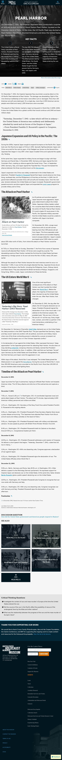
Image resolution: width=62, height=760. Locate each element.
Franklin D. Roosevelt (23, 175)
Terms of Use (6, 738)
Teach (29, 683)
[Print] (22, 84)
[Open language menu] (54, 87)
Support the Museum (33, 671)
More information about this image (51, 77)
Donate (30, 675)
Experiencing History (33, 722)
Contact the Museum (9, 734)
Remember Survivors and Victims (36, 693)
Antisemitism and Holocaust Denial (37, 700)
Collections (30, 687)
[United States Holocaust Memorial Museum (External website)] (12, 2)
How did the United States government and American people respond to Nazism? (30, 517)
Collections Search (32, 712)
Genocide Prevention (33, 697)
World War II (9, 87)
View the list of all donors (41, 634)
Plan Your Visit (31, 661)
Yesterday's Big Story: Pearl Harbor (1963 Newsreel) (15, 307)
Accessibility (6, 747)
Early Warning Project (33, 726)
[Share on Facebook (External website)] (15, 84)
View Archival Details (7, 235)
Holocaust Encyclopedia (34, 709)
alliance (28, 362)
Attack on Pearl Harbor (13, 222)
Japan (32, 87)
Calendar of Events (32, 668)
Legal (4, 751)
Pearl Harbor (18, 227)
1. (1, 501)
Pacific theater (17, 87)
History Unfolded (32, 719)
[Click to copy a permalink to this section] (9, 139)
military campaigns (40, 87)
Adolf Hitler (33, 329)
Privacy (5, 743)
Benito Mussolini (6, 475)
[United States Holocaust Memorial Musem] (11, 649)
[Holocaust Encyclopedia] (31, 2)
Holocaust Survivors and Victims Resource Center (40, 716)
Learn (29, 680)
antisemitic (14, 348)
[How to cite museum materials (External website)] (6, 84)
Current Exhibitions (33, 664)
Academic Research (33, 690)
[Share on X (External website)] (13, 84)
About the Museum (8, 729)
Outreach (30, 703)
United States (26, 87)
